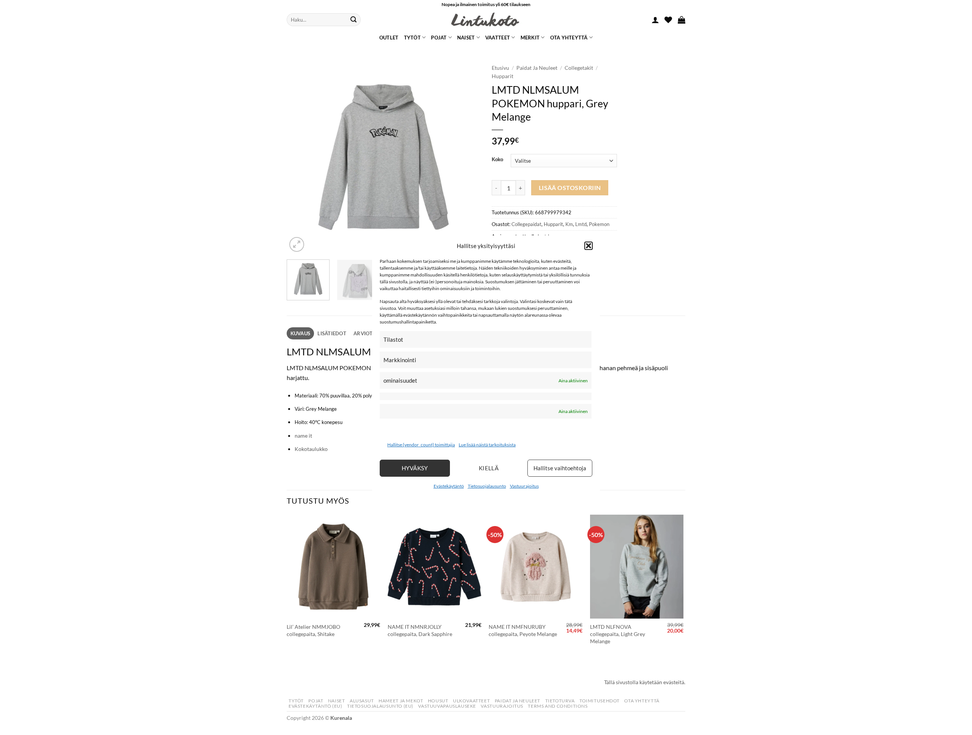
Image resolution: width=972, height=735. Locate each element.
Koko (497, 159)
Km (569, 224)
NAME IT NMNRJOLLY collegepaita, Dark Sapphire (420, 630)
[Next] (467, 157)
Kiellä (489, 468)
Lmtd (581, 224)
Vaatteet (497, 38)
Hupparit (502, 76)
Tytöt (412, 38)
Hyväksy (415, 468)
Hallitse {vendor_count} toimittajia (421, 445)
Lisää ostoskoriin (570, 187)
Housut (438, 701)
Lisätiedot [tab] (331, 333)
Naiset (466, 38)
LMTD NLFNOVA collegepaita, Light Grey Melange (617, 633)
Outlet (389, 38)
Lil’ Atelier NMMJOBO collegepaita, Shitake (313, 630)
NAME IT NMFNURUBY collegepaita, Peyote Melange (523, 630)
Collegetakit (579, 68)
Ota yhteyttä (569, 38)
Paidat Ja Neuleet (536, 68)
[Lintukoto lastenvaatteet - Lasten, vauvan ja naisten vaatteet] (486, 20)
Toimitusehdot (599, 701)
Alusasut (362, 701)
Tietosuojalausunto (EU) (380, 706)
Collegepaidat (526, 224)
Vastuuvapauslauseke (447, 706)
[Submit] (353, 19)
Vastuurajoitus (524, 486)
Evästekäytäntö (449, 486)
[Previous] (300, 157)
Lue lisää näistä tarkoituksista (487, 445)
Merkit (530, 38)
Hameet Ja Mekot (401, 701)
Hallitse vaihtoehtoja (559, 468)
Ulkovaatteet (471, 701)
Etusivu (500, 68)
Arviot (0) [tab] (366, 333)
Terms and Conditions (557, 706)
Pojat (439, 38)
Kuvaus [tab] (300, 333)
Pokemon (599, 224)
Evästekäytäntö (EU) (315, 706)
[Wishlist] (668, 19)
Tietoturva (560, 701)
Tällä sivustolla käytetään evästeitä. (644, 682)
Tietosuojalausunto (487, 486)
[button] (588, 246)
